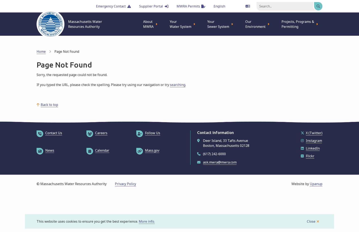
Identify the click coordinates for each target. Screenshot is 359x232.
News (49, 150)
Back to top (49, 104)
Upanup (316, 184)
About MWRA (148, 24)
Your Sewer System (218, 24)
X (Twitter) (314, 133)
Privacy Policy (125, 184)
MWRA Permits (188, 6)
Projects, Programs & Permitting (298, 24)
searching (177, 84)
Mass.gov (152, 150)
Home (41, 51)
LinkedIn (313, 148)
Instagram (314, 140)
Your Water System (180, 24)
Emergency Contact (111, 6)
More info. (147, 221)
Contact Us (53, 133)
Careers (101, 133)
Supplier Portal (151, 6)
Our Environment (255, 24)
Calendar (102, 150)
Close (311, 221)
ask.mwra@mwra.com (220, 162)
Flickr (310, 156)
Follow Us (152, 133)
